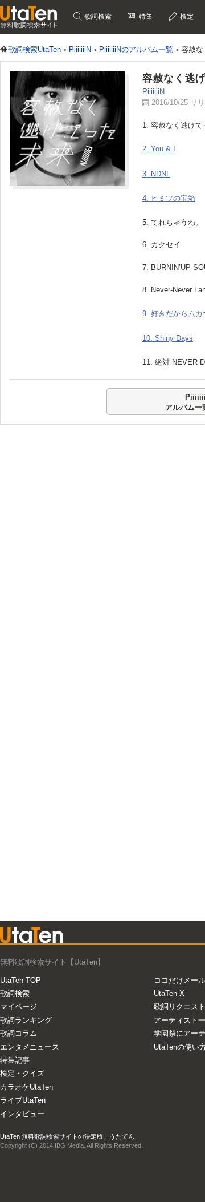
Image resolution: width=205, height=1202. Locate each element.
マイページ (18, 1006)
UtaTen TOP (20, 980)
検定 (186, 17)
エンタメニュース (29, 1047)
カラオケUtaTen (26, 1087)
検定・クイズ (22, 1073)
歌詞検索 (97, 17)
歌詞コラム (18, 1033)
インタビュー (22, 1114)
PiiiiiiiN (153, 91)
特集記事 (15, 1060)
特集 (145, 17)
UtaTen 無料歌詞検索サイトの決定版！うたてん (67, 1136)
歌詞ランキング (26, 1020)
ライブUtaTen (23, 1100)
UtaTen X (169, 993)
